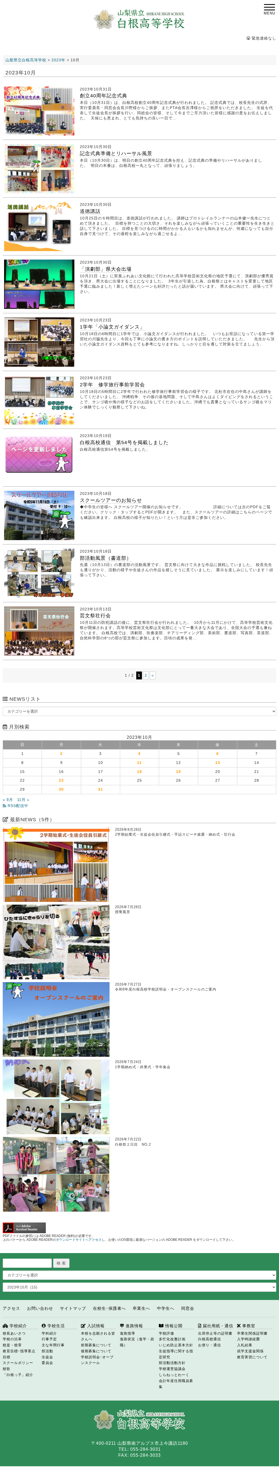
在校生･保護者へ (109, 1308)
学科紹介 (49, 1333)
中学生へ (165, 1308)
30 (61, 789)
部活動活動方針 (172, 1363)
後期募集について (96, 1351)
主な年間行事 (53, 1345)
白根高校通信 (209, 1339)
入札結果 (244, 1345)
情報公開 (173, 1325)
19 (178, 772)
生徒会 (47, 1357)
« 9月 (8, 800)
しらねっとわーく (174, 1375)
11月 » (23, 800)
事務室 (248, 1325)
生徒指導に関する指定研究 (176, 1354)
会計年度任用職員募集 (176, 1384)
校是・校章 (12, 1345)
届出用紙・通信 (217, 1325)
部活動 (47, 1351)
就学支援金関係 (250, 1351)
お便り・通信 (209, 1345)
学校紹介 (17, 1325)
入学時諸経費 (248, 1339)
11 (139, 763)
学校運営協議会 (172, 1369)
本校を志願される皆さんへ (98, 1336)
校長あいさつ (14, 1333)
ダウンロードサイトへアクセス (79, 1239)
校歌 (6, 1369)
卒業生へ (141, 1308)
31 (100, 789)
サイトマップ (73, 1308)
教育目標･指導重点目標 (19, 1354)
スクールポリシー (18, 1363)
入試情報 (95, 1325)
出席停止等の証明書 (215, 1333)
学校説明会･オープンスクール (97, 1360)
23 (61, 780)
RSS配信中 (17, 806)
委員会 (47, 1363)
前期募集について (96, 1345)
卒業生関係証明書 (252, 1333)
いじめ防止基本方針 (176, 1345)
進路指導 (127, 1333)
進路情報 (133, 1325)
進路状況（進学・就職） (137, 1342)
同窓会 (187, 1308)
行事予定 (49, 1339)
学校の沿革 (12, 1339)
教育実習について (252, 1357)
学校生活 (55, 1325)
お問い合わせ (40, 1308)
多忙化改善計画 (172, 1339)
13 (217, 763)
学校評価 (166, 1333)
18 (139, 772)
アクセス (11, 1308)
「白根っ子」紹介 (18, 1375)
